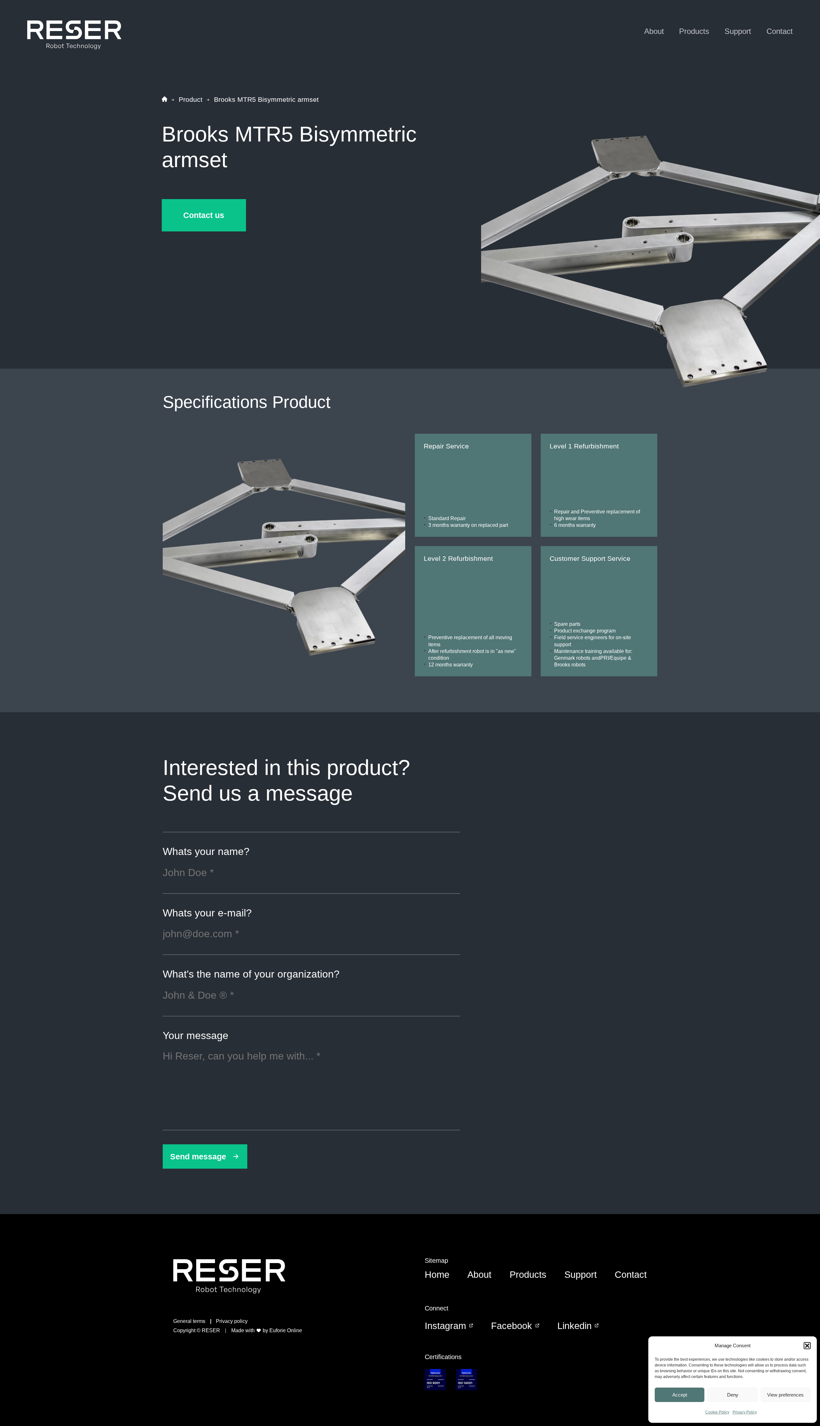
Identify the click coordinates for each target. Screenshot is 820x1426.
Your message (195, 1035)
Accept (679, 1395)
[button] (807, 1345)
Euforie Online (285, 1330)
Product (190, 99)
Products (694, 31)
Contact (780, 31)
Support (738, 31)
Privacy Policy (745, 1412)
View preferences (785, 1395)
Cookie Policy (717, 1412)
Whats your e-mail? (207, 913)
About (654, 31)
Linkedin (574, 1325)
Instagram (445, 1325)
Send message (198, 1156)
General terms (189, 1321)
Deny (732, 1395)
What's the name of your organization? (251, 974)
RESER (211, 1330)
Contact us (203, 215)
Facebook (511, 1325)
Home (437, 1274)
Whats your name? (206, 851)
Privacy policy (232, 1321)
